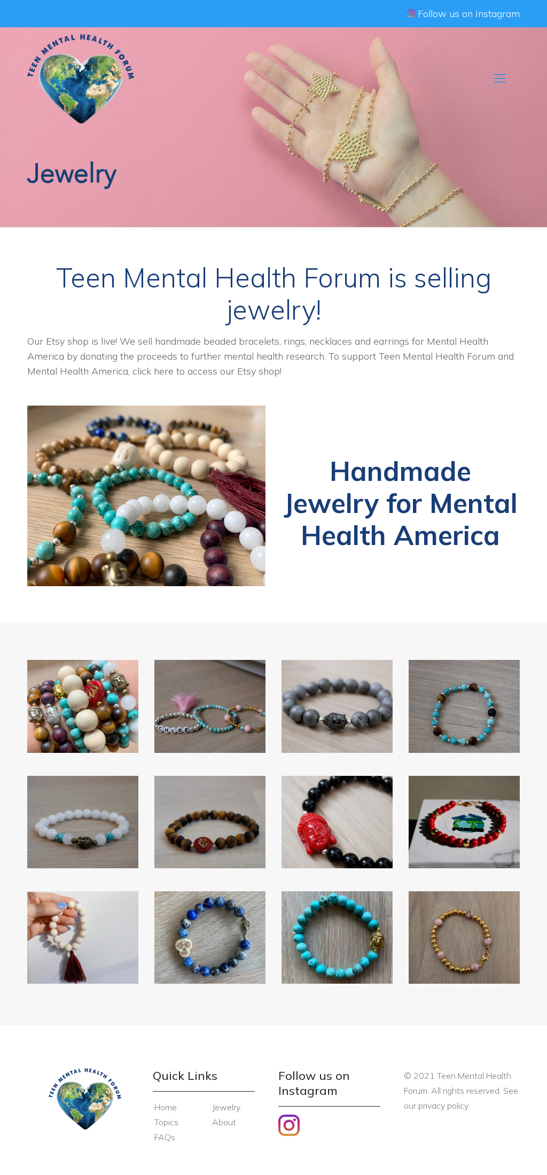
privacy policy (443, 1105)
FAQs (164, 1137)
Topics (166, 1122)
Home (165, 1107)
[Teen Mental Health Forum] (80, 78)
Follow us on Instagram (467, 13)
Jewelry (226, 1107)
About (224, 1122)
